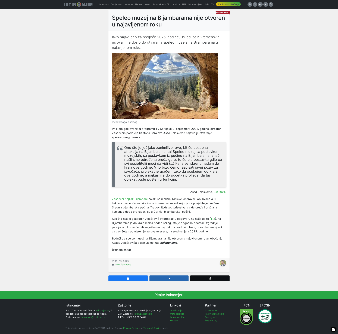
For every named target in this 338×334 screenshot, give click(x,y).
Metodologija (177, 313)
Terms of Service (152, 328)
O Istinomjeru (177, 310)
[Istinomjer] (78, 4)
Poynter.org (211, 320)
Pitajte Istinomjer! (169, 295)
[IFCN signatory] (246, 316)
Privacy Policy (130, 328)
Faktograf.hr (211, 317)
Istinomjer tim (177, 317)
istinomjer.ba (102, 310)
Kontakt (174, 320)
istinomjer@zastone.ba (93, 317)
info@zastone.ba (143, 313)
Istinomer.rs (211, 310)
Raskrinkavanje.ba (214, 313)
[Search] (271, 4)
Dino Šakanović (123, 264)
